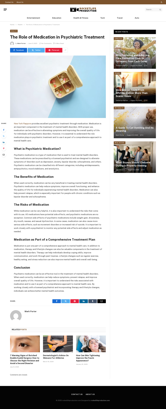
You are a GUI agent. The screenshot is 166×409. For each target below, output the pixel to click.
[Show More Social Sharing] (65, 50)
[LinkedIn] (3, 142)
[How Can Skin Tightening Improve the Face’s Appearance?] (91, 344)
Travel (120, 18)
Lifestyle (118, 38)
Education (56, 18)
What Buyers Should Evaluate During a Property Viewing (133, 164)
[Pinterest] (3, 148)
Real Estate (119, 142)
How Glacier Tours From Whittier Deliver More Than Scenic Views (132, 93)
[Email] (3, 154)
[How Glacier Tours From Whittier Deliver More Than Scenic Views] (135, 87)
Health (14, 31)
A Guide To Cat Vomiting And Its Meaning (135, 129)
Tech (102, 18)
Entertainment (33, 18)
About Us (20, 2)
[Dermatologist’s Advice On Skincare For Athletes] (58, 344)
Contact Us (9, 2)
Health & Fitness (80, 18)
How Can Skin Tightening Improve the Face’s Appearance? (88, 358)
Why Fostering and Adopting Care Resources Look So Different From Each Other (132, 58)
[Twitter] (3, 136)
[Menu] (5, 9)
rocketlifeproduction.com (100, 400)
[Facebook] (3, 129)
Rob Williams (120, 170)
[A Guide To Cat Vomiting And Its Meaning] (135, 122)
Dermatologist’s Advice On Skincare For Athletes (56, 356)
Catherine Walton (122, 65)
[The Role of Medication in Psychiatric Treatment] (58, 87)
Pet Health (119, 108)
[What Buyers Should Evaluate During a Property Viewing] (135, 157)
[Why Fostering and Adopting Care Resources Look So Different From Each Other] (135, 53)
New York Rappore (22, 123)
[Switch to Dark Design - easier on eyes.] (161, 2)
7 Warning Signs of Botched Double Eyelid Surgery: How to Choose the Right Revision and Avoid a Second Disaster (24, 359)
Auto (137, 18)
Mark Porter (21, 43)
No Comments (46, 43)
